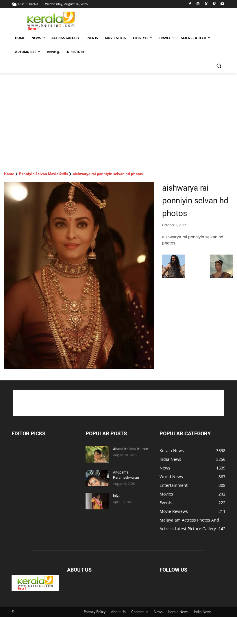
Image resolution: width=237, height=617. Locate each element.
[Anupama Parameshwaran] (97, 478)
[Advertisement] (157, 20)
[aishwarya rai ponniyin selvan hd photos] (79, 275)
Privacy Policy (94, 611)
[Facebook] (190, 4)
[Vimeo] (214, 4)
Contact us (139, 611)
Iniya (117, 496)
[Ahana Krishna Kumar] (97, 454)
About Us (118, 611)
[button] (218, 66)
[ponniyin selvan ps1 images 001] (173, 276)
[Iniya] (97, 501)
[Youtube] (222, 4)
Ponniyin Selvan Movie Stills (43, 173)
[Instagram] (198, 4)
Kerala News (178, 611)
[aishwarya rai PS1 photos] (221, 276)
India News (203, 611)
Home (9, 173)
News (158, 611)
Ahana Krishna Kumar (130, 449)
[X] (206, 4)
